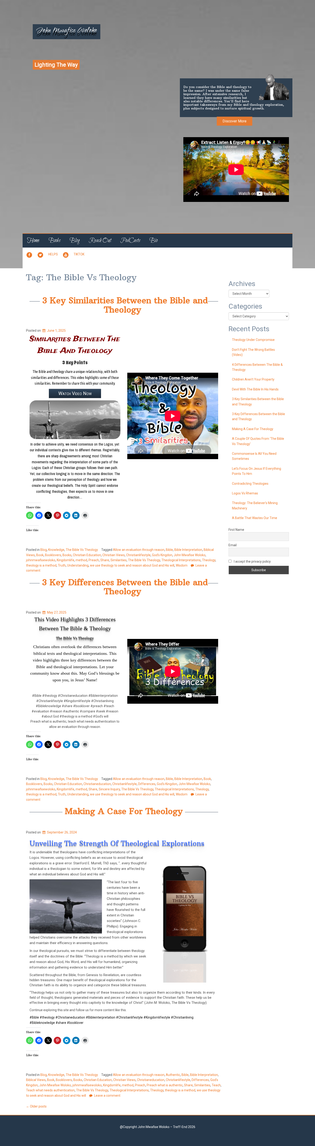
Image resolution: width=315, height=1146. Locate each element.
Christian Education (87, 555)
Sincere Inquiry (109, 789)
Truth (62, 565)
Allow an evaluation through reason (138, 550)
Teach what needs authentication (50, 1090)
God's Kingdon (162, 555)
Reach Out (100, 241)
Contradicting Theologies (250, 483)
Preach (94, 560)
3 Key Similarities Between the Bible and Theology (125, 305)
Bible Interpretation (188, 550)
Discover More (235, 121)
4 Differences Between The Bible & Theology (257, 367)
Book (40, 555)
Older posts (36, 1106)
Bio (153, 241)
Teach (216, 1085)
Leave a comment (107, 1095)
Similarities (118, 560)
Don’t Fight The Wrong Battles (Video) (253, 352)
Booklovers (53, 555)
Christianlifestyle (138, 555)
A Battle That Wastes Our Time (254, 518)
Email (233, 545)
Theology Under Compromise (253, 340)
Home (33, 241)
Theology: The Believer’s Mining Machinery (255, 505)
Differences (146, 784)
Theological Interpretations (181, 560)
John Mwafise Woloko (66, 31)
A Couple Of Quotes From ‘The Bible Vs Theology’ (258, 441)
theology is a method (41, 565)
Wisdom (181, 565)
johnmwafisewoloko (40, 560)
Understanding (78, 565)
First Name (236, 530)
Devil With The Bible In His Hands (255, 389)
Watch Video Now (75, 393)
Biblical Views (36, 1080)
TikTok (79, 254)
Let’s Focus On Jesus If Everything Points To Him (256, 471)
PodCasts (130, 241)
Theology (208, 560)
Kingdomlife (65, 560)
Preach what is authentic (165, 1085)
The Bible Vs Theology (82, 550)
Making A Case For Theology (124, 811)
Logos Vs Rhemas (245, 493)
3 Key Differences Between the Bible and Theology (125, 587)
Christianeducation (97, 784)
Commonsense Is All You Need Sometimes (254, 456)
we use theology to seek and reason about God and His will (132, 565)
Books (54, 241)
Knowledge (56, 550)
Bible (169, 550)
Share (104, 560)
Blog (75, 241)
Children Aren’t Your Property (253, 379)
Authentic (173, 1075)
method (81, 560)
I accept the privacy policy (252, 561)
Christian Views (113, 555)
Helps (53, 254)
